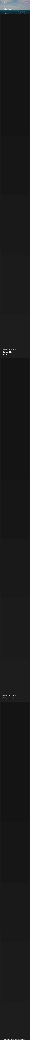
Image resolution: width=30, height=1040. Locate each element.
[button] (4, 2)
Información (6, 349)
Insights (13, 349)
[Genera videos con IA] (15, 185)
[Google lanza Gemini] (15, 529)
